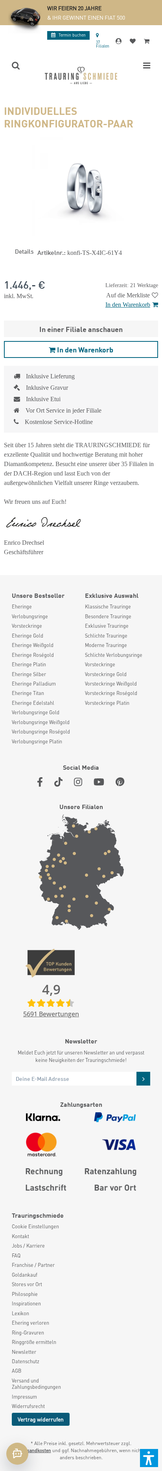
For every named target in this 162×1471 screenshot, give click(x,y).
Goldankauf (24, 1275)
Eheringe (22, 606)
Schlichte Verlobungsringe (113, 655)
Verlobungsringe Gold (35, 712)
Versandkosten (35, 1450)
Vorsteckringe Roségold (111, 693)
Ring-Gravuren (28, 1332)
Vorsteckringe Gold (106, 674)
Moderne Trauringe (106, 645)
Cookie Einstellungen (35, 1226)
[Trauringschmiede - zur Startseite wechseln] (81, 75)
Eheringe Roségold (33, 655)
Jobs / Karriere (28, 1245)
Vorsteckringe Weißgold (111, 683)
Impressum (24, 1397)
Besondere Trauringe (108, 616)
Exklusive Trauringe (107, 626)
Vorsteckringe (27, 626)
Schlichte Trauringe (106, 635)
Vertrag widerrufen (41, 1419)
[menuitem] (44, 606)
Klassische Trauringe (108, 606)
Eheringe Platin (29, 664)
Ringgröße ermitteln (34, 1342)
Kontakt (20, 1236)
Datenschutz (25, 1361)
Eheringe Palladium (34, 683)
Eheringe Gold (27, 635)
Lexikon (20, 1313)
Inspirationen (26, 1303)
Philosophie (25, 1294)
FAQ (16, 1255)
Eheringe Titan (28, 693)
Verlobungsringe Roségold (41, 731)
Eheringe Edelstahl (33, 703)
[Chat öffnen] (17, 1454)
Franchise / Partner (33, 1265)
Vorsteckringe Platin (107, 703)
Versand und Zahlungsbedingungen (36, 1383)
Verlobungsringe (30, 616)
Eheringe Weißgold (32, 645)
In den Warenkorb (127, 304)
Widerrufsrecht (28, 1406)
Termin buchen (72, 34)
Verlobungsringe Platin (37, 741)
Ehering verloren (30, 1323)
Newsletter (24, 1352)
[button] (149, 1458)
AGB (16, 1371)
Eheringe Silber (29, 674)
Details (24, 251)
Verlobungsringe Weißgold (41, 722)
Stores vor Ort (27, 1284)
